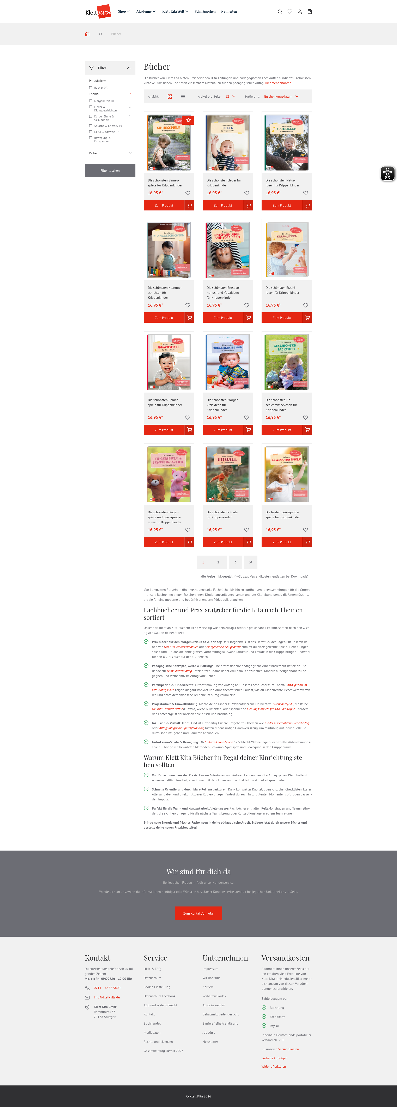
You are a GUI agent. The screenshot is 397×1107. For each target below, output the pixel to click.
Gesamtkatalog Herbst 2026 (163, 1051)
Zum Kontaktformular (198, 913)
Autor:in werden (214, 1005)
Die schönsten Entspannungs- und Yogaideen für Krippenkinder (223, 292)
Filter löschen (110, 170)
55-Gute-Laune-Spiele (219, 742)
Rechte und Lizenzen (158, 1041)
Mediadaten (152, 1032)
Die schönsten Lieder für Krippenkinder (224, 182)
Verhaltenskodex (214, 996)
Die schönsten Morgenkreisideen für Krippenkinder (223, 405)
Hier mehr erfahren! (278, 83)
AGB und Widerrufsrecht (160, 1005)
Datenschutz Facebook (160, 996)
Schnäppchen (205, 11)
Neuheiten (229, 11)
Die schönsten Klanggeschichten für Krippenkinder (165, 292)
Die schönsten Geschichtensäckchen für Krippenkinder (281, 405)
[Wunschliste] (287, 11)
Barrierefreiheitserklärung (220, 1023)
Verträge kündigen (274, 1058)
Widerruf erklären (274, 1066)
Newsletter (210, 1041)
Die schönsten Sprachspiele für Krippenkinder (165, 402)
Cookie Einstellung (157, 987)
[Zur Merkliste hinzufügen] (187, 193)
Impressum (210, 969)
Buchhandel (152, 1023)
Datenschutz (152, 978)
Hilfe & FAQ (152, 969)
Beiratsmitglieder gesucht (221, 1014)
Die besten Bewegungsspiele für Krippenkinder (283, 514)
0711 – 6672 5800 (107, 988)
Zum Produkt (164, 205)
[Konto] (297, 11)
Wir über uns (211, 978)
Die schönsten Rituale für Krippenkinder (222, 514)
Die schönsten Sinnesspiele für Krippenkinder (165, 182)
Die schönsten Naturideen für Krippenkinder (282, 182)
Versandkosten (288, 1049)
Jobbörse (209, 1032)
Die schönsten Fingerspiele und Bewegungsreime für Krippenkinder (164, 517)
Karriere (208, 987)
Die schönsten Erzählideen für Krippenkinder (282, 290)
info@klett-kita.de (107, 997)
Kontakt (149, 1014)
